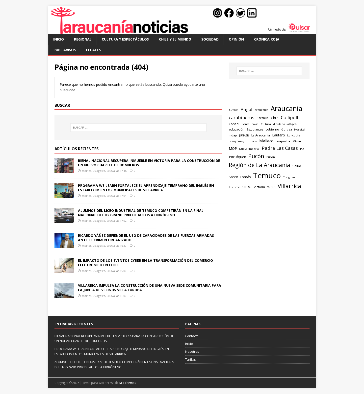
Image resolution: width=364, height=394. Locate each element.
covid (255, 124)
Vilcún (271, 187)
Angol (246, 109)
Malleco (266, 141)
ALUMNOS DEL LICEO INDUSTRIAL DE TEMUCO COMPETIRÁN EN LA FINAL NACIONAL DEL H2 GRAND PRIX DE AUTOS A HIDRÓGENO (141, 212)
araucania (261, 110)
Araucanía (286, 108)
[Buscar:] (138, 127)
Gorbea (286, 129)
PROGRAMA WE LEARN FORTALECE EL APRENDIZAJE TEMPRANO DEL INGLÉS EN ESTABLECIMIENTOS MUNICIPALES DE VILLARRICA (146, 187)
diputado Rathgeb (285, 124)
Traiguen (289, 177)
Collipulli (290, 117)
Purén (270, 157)
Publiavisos (64, 49)
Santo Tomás (240, 177)
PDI (302, 149)
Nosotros (192, 351)
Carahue (263, 118)
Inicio (58, 39)
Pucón (256, 156)
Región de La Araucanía (259, 165)
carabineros (241, 117)
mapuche (283, 141)
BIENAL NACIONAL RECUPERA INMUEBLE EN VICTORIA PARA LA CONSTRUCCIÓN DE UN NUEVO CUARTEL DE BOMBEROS (149, 162)
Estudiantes (255, 129)
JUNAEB (244, 135)
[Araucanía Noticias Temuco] (182, 31)
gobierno (272, 129)
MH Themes (127, 383)
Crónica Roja (266, 39)
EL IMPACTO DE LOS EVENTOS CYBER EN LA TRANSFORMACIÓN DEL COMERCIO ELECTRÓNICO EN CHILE (145, 262)
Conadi (234, 124)
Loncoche (293, 135)
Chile (275, 117)
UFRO (247, 186)
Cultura (266, 124)
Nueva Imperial (249, 149)
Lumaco (251, 141)
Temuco (267, 175)
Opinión (236, 39)
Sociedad (210, 39)
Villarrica (289, 186)
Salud (296, 166)
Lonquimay (236, 141)
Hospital (299, 129)
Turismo (234, 187)
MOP (233, 148)
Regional (83, 39)
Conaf (245, 124)
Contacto (192, 336)
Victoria (259, 187)
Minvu (297, 141)
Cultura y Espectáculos (125, 39)
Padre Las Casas (280, 148)
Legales (93, 49)
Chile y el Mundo (175, 39)
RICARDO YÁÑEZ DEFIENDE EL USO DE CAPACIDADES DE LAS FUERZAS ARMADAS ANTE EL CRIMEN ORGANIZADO (146, 237)
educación (236, 129)
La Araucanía (260, 135)
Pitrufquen (237, 156)
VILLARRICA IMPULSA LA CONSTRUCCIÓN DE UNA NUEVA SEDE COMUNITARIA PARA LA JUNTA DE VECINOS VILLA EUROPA (149, 287)
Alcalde (233, 110)
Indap (233, 135)
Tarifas (190, 359)
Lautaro (278, 135)
